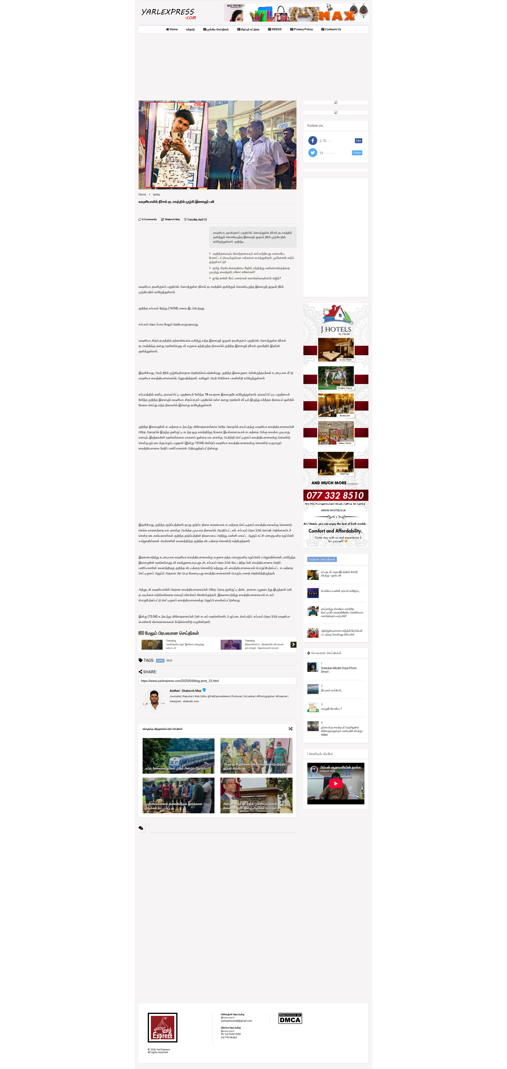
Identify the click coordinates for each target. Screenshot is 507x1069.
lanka (156, 194)
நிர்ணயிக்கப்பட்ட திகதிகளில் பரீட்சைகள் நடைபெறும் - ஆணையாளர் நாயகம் (264, 646)
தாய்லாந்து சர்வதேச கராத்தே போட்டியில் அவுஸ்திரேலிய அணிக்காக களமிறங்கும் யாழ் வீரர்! (342, 612)
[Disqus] (217, 882)
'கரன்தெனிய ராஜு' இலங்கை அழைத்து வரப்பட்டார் (185, 646)
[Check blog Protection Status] (290, 1023)
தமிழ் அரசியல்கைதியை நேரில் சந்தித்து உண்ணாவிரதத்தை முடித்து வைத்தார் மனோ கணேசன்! (249, 270)
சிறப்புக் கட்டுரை (249, 29)
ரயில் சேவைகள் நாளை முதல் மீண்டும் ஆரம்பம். (176, 768)
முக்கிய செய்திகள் (217, 29)
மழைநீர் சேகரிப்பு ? (331, 708)
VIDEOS (276, 29)
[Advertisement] (253, 67)
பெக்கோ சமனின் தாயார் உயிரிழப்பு (340, 590)
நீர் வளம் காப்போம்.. (332, 690)
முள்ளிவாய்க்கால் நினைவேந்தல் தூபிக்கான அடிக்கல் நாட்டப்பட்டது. (174, 806)
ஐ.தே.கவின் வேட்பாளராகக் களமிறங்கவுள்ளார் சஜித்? (247, 278)
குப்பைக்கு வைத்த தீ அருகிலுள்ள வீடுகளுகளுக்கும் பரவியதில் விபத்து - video (342, 731)
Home (173, 29)
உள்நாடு (190, 29)
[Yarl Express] (168, 20)
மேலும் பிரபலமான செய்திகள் (171, 633)
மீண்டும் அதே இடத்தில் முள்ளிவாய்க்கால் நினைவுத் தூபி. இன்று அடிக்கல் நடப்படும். (250, 806)
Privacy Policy (303, 29)
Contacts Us (332, 29)
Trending (171, 640)
